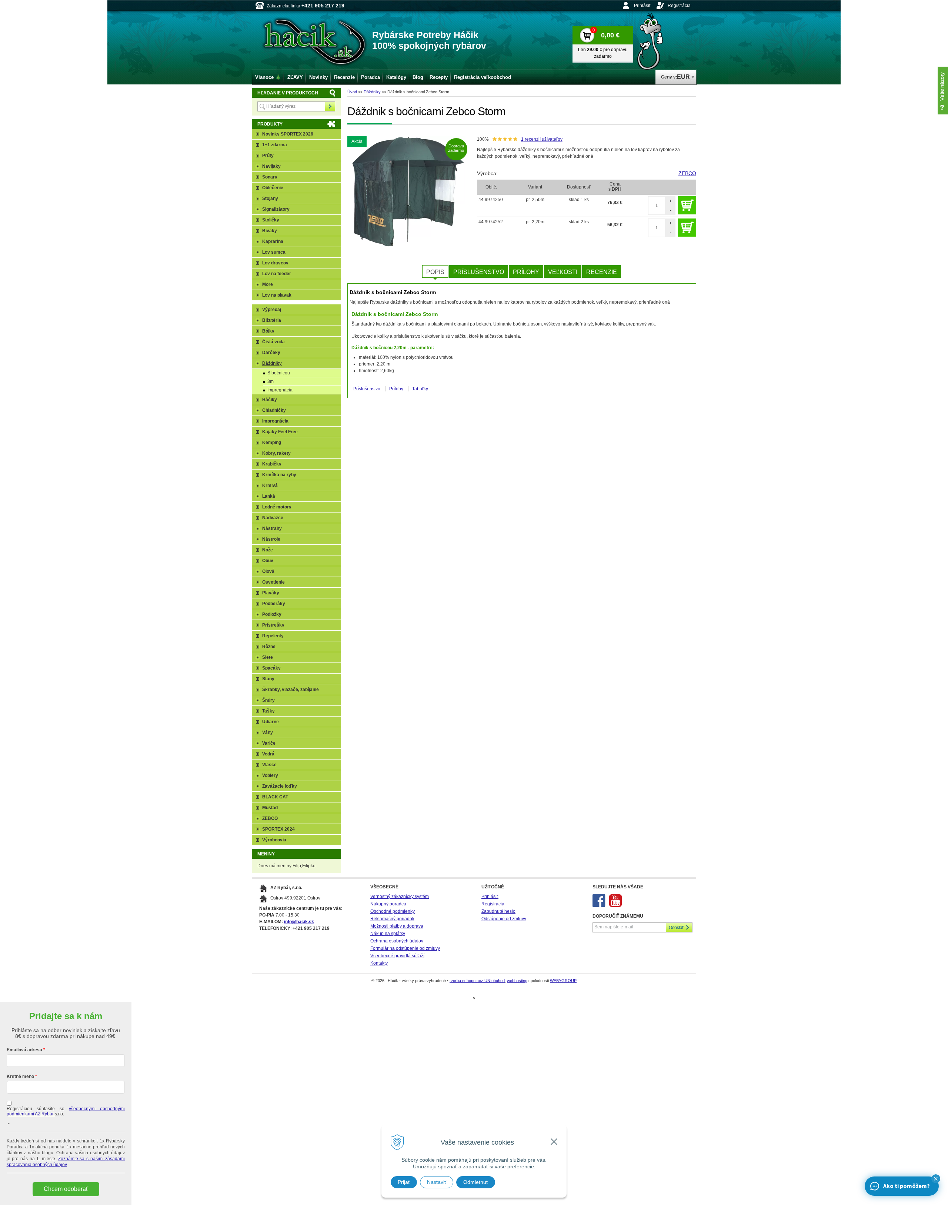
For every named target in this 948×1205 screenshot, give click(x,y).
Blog (418, 77)
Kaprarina (272, 241)
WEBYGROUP (563, 980)
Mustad (270, 807)
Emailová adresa (24, 1049)
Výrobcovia (274, 839)
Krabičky (271, 464)
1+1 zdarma (274, 144)
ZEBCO (687, 173)
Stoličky (270, 220)
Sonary (269, 177)
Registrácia (679, 5)
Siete (267, 657)
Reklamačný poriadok (392, 918)
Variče (269, 743)
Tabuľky (420, 388)
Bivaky (269, 230)
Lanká (268, 496)
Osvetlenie (273, 582)
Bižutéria (271, 320)
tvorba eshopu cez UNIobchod (477, 980)
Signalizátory (276, 209)
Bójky (268, 331)
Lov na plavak (276, 295)
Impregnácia (280, 390)
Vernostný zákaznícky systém (399, 896)
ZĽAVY (295, 77)
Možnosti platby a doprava (396, 926)
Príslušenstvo (478, 272)
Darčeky (271, 352)
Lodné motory (276, 507)
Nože (267, 550)
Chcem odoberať (66, 1189)
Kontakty (379, 963)
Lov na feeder (276, 273)
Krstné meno (20, 1076)
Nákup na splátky (387, 933)
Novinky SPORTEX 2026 (287, 134)
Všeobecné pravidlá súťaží (397, 955)
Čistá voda (273, 341)
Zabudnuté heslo (498, 911)
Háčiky (269, 399)
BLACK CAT (275, 797)
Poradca (370, 77)
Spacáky (271, 668)
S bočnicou (278, 372)
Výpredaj (271, 309)
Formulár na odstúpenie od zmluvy (405, 948)
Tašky (268, 711)
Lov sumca (274, 252)
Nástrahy (272, 528)
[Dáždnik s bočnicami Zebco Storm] (408, 191)
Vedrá (268, 754)
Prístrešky (273, 625)
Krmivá (270, 485)
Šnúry (268, 700)
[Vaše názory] (943, 90)
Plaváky (270, 592)
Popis (435, 272)
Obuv (267, 560)
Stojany (270, 198)
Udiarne (270, 721)
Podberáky (273, 603)
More (267, 284)
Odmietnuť (475, 1182)
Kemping (271, 442)
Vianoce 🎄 (268, 77)
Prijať (404, 1182)
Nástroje (271, 539)
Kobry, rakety (276, 453)
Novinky (318, 77)
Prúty (268, 155)
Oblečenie (272, 187)
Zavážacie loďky (279, 786)
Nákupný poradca (388, 904)
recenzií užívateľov (542, 139)
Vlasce (269, 764)
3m (270, 381)
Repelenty (273, 635)
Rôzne (269, 646)
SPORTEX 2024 (278, 829)
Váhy (267, 732)
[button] (935, 1178)
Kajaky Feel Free (280, 431)
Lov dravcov (275, 263)
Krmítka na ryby (279, 474)
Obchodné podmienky (392, 911)
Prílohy (526, 272)
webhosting (517, 980)
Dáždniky (372, 92)
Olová (268, 571)
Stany (268, 678)
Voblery (270, 775)
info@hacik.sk (299, 921)
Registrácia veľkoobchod (482, 77)
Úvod (352, 92)
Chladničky (274, 410)
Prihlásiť (642, 5)
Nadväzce (272, 517)
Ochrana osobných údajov (396, 941)
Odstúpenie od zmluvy (503, 918)
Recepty (439, 77)
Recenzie (601, 272)
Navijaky (271, 166)
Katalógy (396, 77)
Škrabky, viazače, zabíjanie (290, 689)
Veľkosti (562, 272)
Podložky (271, 614)
